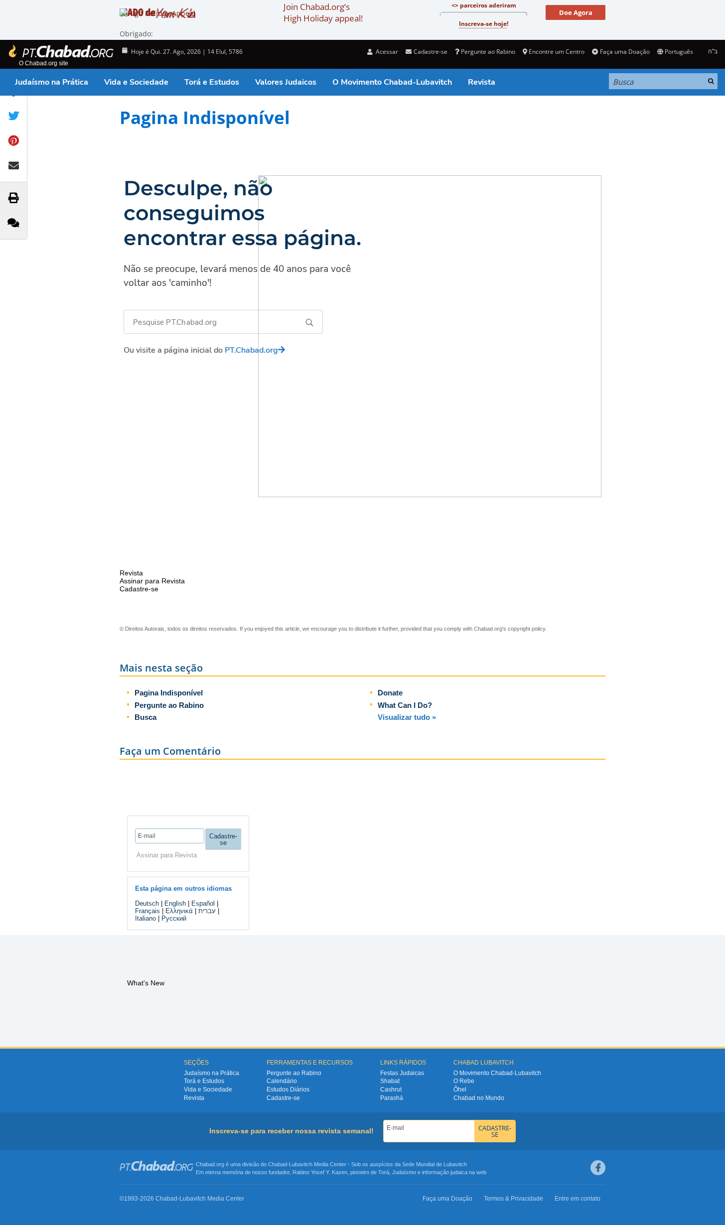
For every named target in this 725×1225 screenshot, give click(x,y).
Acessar (386, 51)
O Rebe (463, 1081)
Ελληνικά (179, 911)
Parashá (391, 1097)
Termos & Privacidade (513, 1198)
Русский (173, 918)
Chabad (277, 1164)
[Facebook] (597, 1167)
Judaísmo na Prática (51, 82)
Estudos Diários (288, 1089)
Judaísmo (404, 1172)
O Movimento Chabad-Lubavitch (392, 82)
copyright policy (526, 629)
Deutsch (147, 903)
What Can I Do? (405, 705)
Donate (390, 692)
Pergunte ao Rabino (488, 51)
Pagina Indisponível (169, 692)
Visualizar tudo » (407, 717)
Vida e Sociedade (136, 82)
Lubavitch (300, 1164)
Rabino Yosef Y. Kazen (319, 1172)
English (175, 903)
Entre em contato (577, 1198)
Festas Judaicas (402, 1073)
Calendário (282, 1081)
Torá (383, 1172)
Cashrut (391, 1089)
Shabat (390, 1081)
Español (203, 903)
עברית (207, 911)
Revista (481, 82)
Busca (145, 717)
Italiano (145, 918)
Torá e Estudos (211, 82)
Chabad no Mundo (478, 1097)
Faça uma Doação (624, 51)
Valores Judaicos (285, 82)
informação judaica (444, 1172)
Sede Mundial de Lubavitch (434, 1164)
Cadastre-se (283, 1097)
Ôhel (459, 1089)
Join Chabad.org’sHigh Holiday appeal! (323, 12)
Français (147, 911)
